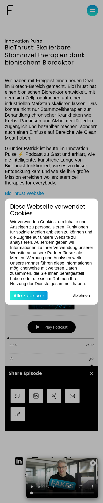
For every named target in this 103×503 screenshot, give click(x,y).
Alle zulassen (28, 295)
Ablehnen (81, 295)
